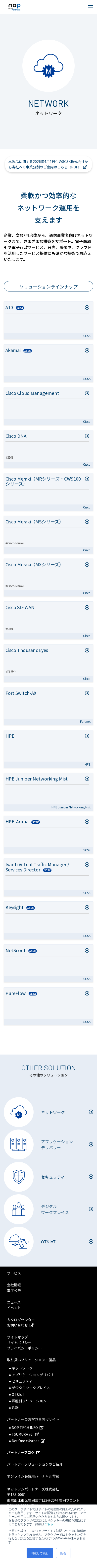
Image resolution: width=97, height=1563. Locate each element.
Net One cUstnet (25, 1440)
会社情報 (14, 1284)
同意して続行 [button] (40, 1553)
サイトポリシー (19, 1342)
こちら (48, 1524)
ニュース (14, 1302)
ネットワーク (22, 1367)
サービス (14, 1273)
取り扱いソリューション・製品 (31, 1359)
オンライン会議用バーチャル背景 (33, 1476)
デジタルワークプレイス (31, 1387)
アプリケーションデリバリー (34, 1374)
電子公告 (14, 1290)
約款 (15, 1407)
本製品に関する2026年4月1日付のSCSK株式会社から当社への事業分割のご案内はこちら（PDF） (48, 164)
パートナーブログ (21, 1452)
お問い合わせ (17, 1325)
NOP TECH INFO (25, 1427)
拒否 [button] (63, 1553)
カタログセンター (21, 1319)
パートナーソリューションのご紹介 (35, 1464)
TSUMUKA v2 (22, 1434)
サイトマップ (17, 1337)
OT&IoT (18, 1394)
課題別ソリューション (29, 1400)
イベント (14, 1307)
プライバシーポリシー (24, 1348)
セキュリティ (22, 1381)
